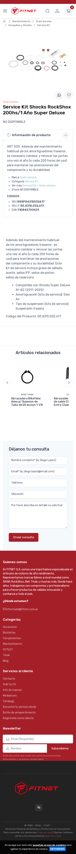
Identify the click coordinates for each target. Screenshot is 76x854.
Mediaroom (10, 695)
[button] (47, 10)
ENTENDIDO (57, 849)
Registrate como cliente (18, 718)
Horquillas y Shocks (20, 25)
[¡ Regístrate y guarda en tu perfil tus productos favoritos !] (69, 95)
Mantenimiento (21, 21)
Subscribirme (60, 748)
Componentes (12, 638)
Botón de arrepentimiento (19, 712)
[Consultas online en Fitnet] (38, 807)
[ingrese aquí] (45, 832)
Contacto (9, 678)
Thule (6, 655)
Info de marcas (12, 690)
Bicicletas (9, 632)
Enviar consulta (23, 537)
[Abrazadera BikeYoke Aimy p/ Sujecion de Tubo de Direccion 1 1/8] (27, 376)
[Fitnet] (23, 10)
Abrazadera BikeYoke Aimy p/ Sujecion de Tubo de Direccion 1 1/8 (27, 402)
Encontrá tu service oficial (19, 707)
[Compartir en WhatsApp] (59, 95)
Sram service (28, 177)
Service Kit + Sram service (39, 185)
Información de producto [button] (31, 135)
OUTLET (8, 649)
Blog (5, 660)
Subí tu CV (9, 684)
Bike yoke (27, 394)
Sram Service (44, 21)
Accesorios (10, 627)
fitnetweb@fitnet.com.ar (22, 609)
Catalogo (8, 701)
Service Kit (43, 25)
